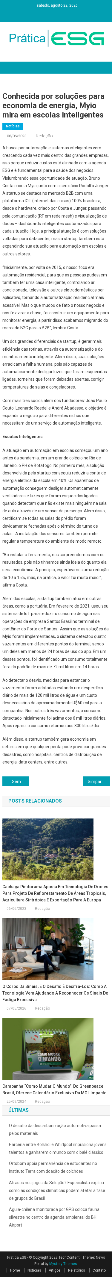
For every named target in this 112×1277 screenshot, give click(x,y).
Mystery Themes (63, 1264)
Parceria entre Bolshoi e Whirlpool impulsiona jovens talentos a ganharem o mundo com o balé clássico (58, 1148)
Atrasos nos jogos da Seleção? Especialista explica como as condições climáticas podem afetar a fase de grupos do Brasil (57, 1190)
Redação (44, 135)
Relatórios (76, 1270)
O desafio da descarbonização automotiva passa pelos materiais (55, 1129)
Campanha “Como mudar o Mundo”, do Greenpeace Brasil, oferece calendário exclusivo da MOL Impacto (54, 1089)
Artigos (55, 1270)
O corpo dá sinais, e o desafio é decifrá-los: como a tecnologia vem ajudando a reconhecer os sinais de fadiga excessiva (55, 993)
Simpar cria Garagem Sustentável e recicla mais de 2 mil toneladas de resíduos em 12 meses (99, 781)
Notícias (13, 126)
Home (15, 1270)
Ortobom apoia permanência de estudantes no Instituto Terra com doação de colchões (53, 1167)
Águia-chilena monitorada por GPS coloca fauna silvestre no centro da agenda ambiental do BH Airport (54, 1217)
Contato (99, 1270)
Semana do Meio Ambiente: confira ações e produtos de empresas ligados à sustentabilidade (20, 781)
